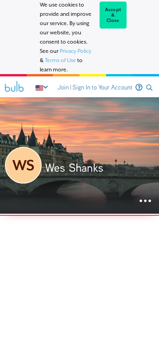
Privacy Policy (75, 51)
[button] (149, 88)
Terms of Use (60, 60)
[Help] (138, 87)
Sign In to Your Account (102, 87)
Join (63, 87)
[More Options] (145, 201)
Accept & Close (113, 15)
